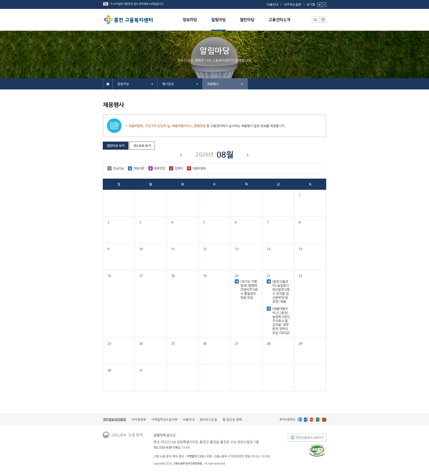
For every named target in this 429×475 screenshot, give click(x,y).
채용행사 (213, 84)
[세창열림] (317, 450)
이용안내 (272, 4)
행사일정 (168, 84)
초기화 (311, 4)
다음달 (248, 155)
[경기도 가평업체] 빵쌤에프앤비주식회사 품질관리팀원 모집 (249, 289)
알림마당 (123, 84)
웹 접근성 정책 (232, 419)
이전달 (181, 155)
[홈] (108, 83)
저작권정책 (138, 419)
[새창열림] (299, 419)
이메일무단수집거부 (164, 419)
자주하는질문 (292, 4)
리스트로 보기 (142, 145)
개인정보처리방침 (114, 419)
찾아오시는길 (208, 419)
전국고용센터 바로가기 (310, 437)
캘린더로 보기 (115, 145)
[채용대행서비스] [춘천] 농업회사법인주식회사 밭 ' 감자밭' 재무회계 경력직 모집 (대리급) (281, 321)
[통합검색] (315, 19)
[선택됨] (218, 23)
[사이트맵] (323, 19)
